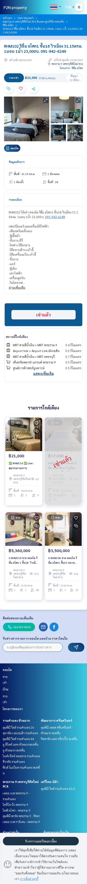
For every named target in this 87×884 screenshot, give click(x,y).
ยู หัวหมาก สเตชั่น (14, 750)
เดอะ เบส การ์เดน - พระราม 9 (21, 822)
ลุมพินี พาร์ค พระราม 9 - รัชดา (21, 816)
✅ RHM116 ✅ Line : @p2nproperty (21, 465)
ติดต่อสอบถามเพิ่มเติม (18, 618)
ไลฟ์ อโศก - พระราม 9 (16, 810)
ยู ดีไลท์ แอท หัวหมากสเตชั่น (20, 744)
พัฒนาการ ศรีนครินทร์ (56, 720)
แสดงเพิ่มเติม (43, 373)
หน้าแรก (7, 18)
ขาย (5, 677)
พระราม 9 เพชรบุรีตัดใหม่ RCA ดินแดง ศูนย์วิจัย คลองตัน (33, 21)
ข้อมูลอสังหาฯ (17, 162)
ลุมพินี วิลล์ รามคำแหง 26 (18, 727)
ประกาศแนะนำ (25, 18)
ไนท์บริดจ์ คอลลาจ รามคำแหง (21, 756)
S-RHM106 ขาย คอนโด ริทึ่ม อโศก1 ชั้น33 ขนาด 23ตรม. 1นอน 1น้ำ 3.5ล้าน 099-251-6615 (62, 560)
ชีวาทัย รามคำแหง (14, 762)
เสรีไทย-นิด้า (49, 782)
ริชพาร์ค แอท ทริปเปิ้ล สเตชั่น (59, 739)
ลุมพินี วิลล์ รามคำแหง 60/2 (58, 789)
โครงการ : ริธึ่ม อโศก (71, 68)
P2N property (15, 7)
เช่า (5, 682)
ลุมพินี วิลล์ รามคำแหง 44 (18, 739)
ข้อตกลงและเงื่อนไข (56, 832)
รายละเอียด (15, 199)
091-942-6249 (55, 217)
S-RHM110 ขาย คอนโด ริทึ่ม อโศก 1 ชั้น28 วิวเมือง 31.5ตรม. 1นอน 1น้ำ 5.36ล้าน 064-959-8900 (24, 560)
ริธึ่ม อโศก (8, 25)
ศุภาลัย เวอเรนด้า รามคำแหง (20, 733)
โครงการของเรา (13, 709)
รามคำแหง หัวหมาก (16, 720)
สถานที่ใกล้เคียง (17, 337)
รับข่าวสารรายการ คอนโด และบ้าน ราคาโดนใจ (35, 638)
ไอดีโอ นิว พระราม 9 (15, 804)
